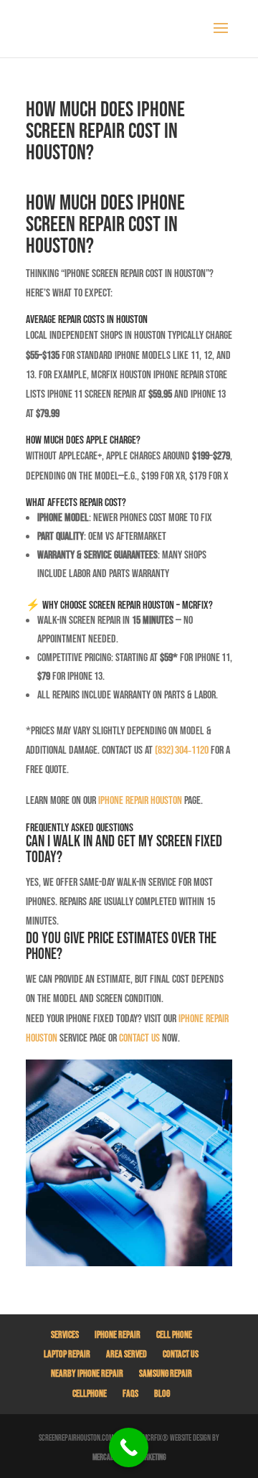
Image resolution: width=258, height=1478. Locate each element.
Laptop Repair (67, 1354)
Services (65, 1335)
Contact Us (181, 1354)
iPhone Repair (117, 1335)
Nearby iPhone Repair (87, 1373)
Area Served (126, 1354)
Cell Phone (174, 1335)
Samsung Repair (165, 1373)
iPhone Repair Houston (140, 801)
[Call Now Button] (128, 1447)
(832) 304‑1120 (182, 750)
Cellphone (89, 1394)
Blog (162, 1394)
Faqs (130, 1394)
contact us (139, 1038)
